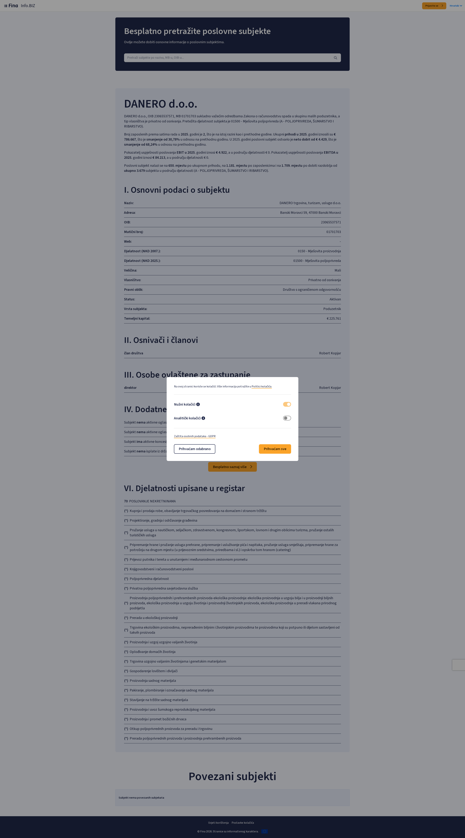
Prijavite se (432, 6)
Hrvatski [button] (454, 6)
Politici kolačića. (262, 386)
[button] (198, 405)
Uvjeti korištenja (218, 823)
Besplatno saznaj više (230, 466)
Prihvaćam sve (275, 449)
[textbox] (232, 58)
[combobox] (232, 57)
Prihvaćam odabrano (195, 449)
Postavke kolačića (243, 823)
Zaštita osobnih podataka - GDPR (195, 436)
